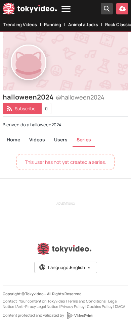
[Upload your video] (122, 8)
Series (84, 139)
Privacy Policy (72, 306)
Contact (10, 301)
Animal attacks (83, 24)
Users (61, 139)
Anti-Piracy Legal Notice (37, 306)
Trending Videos (20, 24)
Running (52, 24)
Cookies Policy (100, 306)
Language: (66, 267)
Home (13, 139)
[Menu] (66, 9)
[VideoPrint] (79, 315)
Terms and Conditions (87, 301)
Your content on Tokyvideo (42, 301)
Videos (37, 139)
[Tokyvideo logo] (30, 10)
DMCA (120, 306)
